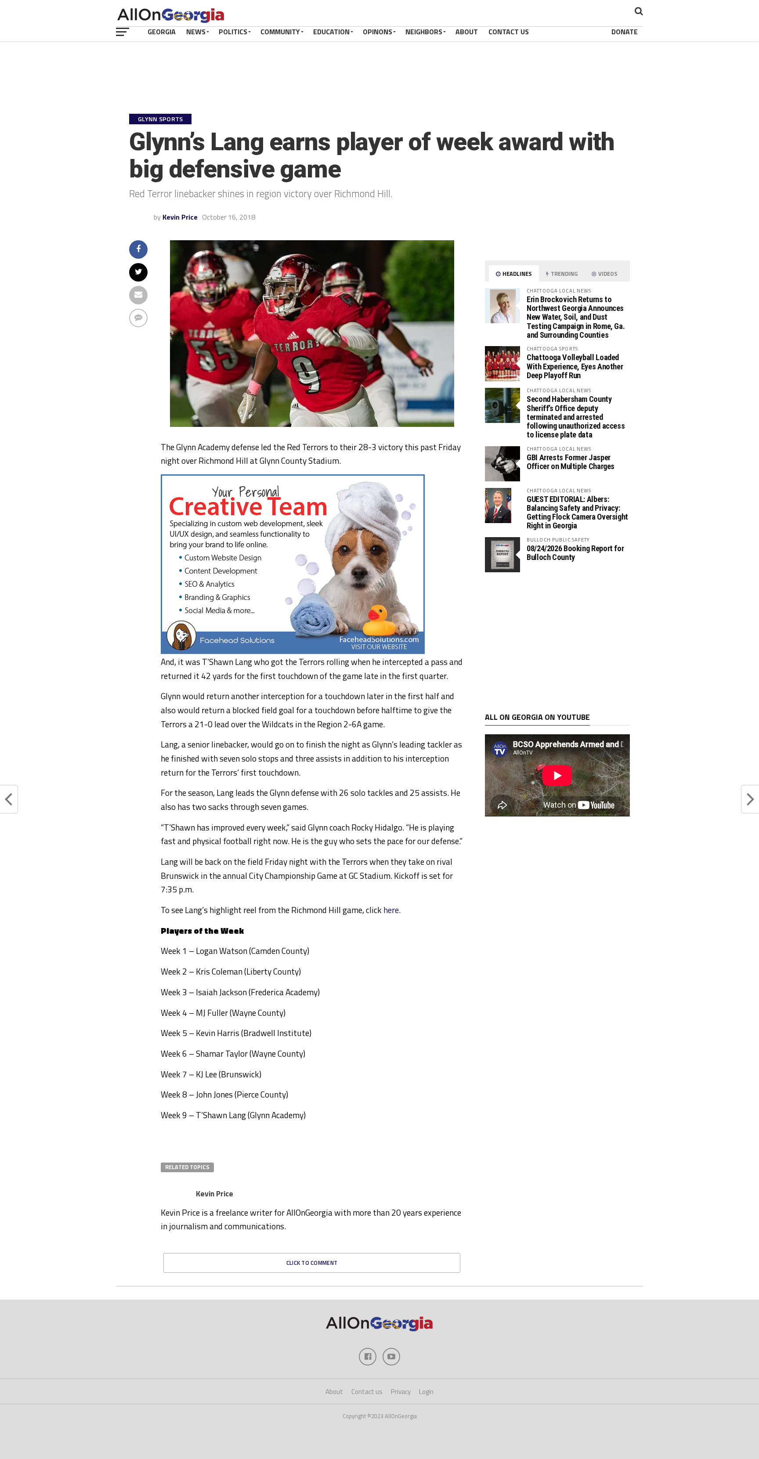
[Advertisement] (557, 642)
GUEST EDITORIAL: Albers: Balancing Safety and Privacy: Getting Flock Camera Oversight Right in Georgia (577, 513)
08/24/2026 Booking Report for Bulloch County (575, 553)
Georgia (162, 31)
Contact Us (508, 31)
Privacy (401, 1392)
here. (392, 909)
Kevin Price (180, 217)
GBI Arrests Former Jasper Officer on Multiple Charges (570, 462)
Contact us (367, 1392)
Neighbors (423, 31)
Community (280, 31)
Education (331, 31)
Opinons (377, 31)
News (196, 31)
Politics (233, 31)
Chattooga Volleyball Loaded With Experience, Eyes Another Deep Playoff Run (575, 366)
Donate (624, 31)
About (466, 31)
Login (426, 1392)
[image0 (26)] (293, 651)
